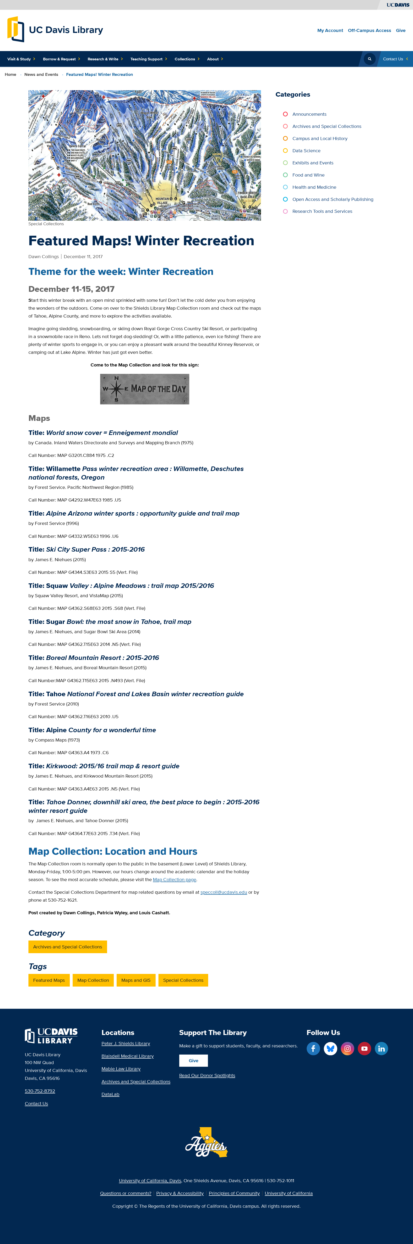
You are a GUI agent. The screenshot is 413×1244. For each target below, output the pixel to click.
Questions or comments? (125, 1193)
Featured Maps (49, 980)
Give (193, 1060)
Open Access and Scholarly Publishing (333, 199)
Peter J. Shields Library (126, 1043)
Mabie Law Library (121, 1068)
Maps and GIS (136, 980)
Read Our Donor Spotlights (207, 1075)
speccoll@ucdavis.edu (224, 892)
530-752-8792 (40, 1090)
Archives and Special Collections (67, 946)
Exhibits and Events (313, 162)
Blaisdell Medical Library (128, 1055)
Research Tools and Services (322, 211)
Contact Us (36, 1103)
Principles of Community (234, 1193)
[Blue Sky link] (330, 1048)
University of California (289, 1193)
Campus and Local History (320, 138)
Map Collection (93, 980)
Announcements (309, 113)
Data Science (307, 150)
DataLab (111, 1094)
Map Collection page (174, 879)
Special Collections (183, 980)
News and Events (41, 74)
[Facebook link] (313, 1048)
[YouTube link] (364, 1048)
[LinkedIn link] (381, 1048)
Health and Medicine (314, 186)
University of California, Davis (150, 1180)
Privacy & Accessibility (180, 1193)
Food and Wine (309, 174)
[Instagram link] (347, 1048)
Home (10, 74)
